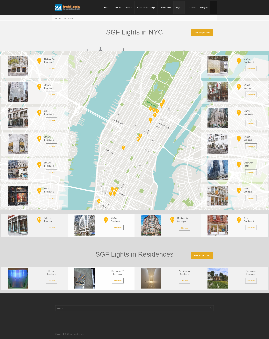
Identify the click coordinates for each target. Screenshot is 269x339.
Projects (179, 7)
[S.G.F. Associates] (67, 7)
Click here (51, 68)
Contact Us (191, 7)
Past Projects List (202, 32)
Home (106, 7)
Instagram (204, 7)
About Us (117, 7)
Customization (165, 7)
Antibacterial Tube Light (146, 7)
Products (128, 7)
